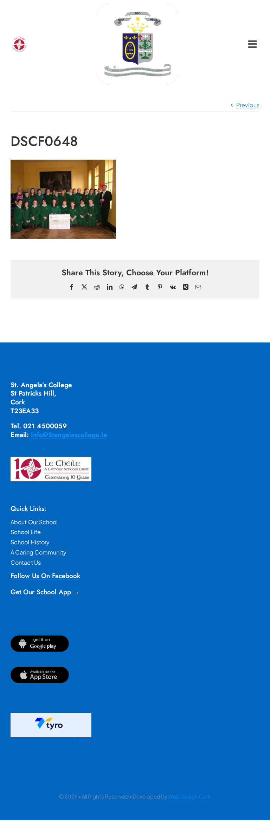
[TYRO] (51, 715)
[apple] (40, 669)
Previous (247, 105)
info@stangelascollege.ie (69, 435)
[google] (40, 638)
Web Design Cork (189, 796)
